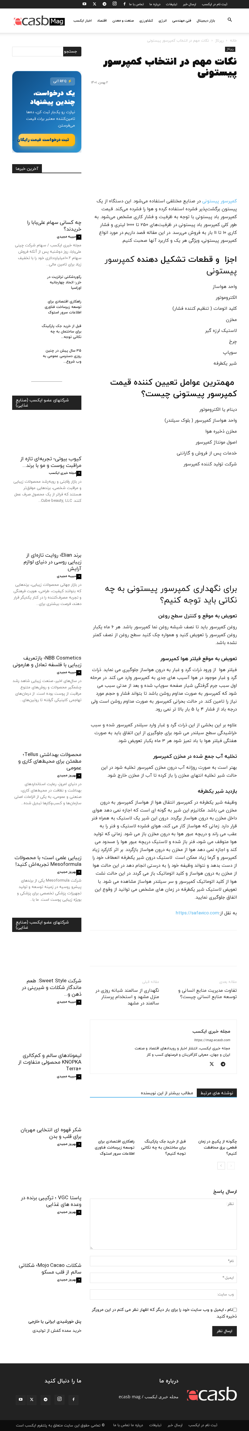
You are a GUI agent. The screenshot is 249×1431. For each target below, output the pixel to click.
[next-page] (221, 1165)
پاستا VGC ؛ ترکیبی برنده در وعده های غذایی (51, 1201)
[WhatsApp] (189, 953)
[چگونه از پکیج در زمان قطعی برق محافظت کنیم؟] (214, 1121)
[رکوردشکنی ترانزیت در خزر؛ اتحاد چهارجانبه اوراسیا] (24, 282)
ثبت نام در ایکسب (214, 4)
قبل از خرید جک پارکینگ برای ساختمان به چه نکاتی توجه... (61, 331)
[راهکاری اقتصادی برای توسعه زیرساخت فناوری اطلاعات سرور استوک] (112, 1121)
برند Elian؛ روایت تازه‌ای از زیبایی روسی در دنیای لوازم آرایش (52, 562)
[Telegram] (104, 4)
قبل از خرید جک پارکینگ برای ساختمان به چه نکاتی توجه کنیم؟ (163, 1147)
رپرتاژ (219, 40)
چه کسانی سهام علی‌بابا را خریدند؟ (54, 226)
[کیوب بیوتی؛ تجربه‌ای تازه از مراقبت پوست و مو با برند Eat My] (46, 435)
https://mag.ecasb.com (212, 1040)
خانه (233, 40)
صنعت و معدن (123, 20)
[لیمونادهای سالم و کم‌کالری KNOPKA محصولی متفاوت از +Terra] (46, 1031)
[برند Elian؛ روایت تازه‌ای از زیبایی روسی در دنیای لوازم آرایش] (46, 531)
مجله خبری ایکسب (211, 1031)
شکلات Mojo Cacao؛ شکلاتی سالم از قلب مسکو (50, 1269)
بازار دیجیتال (206, 20)
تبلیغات (171, 4)
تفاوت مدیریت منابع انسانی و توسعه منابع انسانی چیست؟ (207, 993)
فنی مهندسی (181, 20)
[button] (229, 20)
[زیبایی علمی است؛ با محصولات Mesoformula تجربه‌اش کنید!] (46, 833)
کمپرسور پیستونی (219, 201)
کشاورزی (146, 20)
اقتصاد (102, 20)
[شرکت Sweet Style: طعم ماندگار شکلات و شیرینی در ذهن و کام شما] (46, 957)
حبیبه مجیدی (66, 236)
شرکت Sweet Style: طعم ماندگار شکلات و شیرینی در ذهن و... (51, 987)
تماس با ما (136, 4)
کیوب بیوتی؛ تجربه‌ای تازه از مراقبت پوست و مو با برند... (50, 462)
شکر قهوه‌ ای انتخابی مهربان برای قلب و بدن (51, 1133)
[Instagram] (114, 4)
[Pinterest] (203, 953)
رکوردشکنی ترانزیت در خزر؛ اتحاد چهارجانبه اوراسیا (64, 282)
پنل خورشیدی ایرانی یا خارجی (54, 1322)
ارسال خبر (189, 4)
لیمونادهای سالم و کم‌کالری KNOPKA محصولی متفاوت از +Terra (49, 1062)
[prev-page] (231, 1165)
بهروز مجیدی (66, 775)
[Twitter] (94, 4)
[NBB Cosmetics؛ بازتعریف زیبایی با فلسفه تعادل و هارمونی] (46, 634)
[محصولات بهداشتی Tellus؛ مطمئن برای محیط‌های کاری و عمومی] (46, 730)
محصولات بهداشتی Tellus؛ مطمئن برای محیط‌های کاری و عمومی (49, 761)
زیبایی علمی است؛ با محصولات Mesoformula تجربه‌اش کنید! (48, 861)
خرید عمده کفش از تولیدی (56, 1331)
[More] (174, 953)
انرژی (163, 20)
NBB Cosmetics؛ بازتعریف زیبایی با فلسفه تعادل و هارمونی (47, 662)
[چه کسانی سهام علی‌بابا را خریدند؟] (46, 198)
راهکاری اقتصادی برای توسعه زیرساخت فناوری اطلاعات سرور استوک (115, 1147)
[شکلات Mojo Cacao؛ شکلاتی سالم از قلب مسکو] (46, 1241)
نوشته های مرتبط (216, 1093)
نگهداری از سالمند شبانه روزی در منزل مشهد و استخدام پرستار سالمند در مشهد (127, 997)
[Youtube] (84, 4)
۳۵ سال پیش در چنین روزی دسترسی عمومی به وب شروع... (62, 356)
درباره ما (154, 4)
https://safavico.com (197, 913)
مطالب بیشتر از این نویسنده (167, 1093)
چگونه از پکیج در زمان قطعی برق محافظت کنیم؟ (217, 1147)
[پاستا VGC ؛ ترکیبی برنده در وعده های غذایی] (46, 1173)
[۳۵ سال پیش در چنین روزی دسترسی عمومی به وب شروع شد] (24, 356)
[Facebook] (124, 4)
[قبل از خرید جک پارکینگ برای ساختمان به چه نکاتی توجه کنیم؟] (163, 1121)
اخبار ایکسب (82, 20)
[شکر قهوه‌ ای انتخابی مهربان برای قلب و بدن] (46, 1106)
